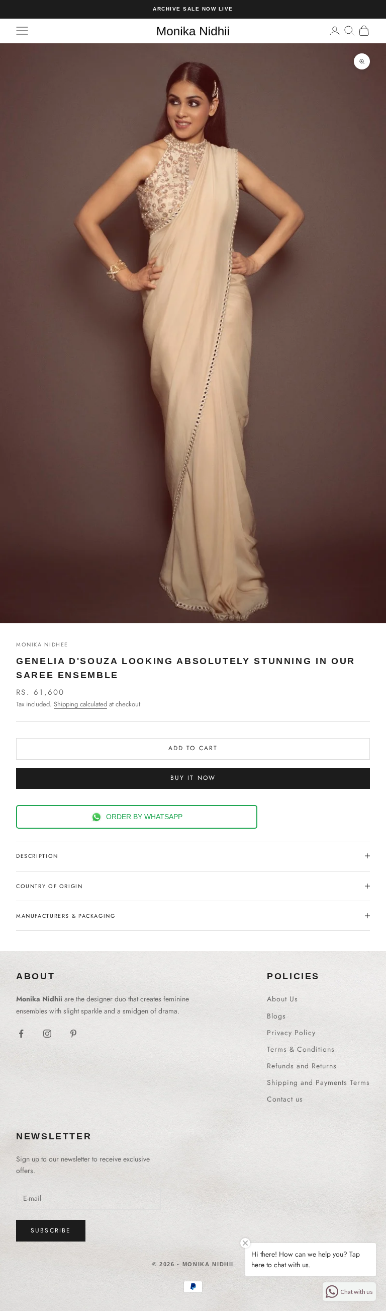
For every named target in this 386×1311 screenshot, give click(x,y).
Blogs (276, 1016)
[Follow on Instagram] (47, 1034)
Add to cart (193, 748)
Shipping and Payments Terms (318, 1082)
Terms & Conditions (301, 1049)
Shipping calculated (80, 704)
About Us (282, 999)
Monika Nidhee (42, 644)
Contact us (285, 1099)
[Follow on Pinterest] (73, 1034)
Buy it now (193, 777)
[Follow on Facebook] (21, 1034)
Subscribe (51, 1230)
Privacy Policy (291, 1033)
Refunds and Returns (302, 1066)
